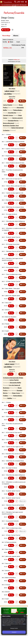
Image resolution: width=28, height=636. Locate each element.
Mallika (9, 398)
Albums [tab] (15, 36)
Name (11, 42)
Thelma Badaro (17, 110)
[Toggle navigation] (26, 2)
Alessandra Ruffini (15, 382)
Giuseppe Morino (13, 120)
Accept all (14, 632)
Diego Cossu (16, 393)
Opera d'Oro (12, 96)
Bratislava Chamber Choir (11, 125)
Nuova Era (12, 369)
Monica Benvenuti (8, 123)
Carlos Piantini (7, 105)
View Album (12, 88)
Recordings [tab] (6, 36)
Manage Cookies (14, 628)
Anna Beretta (12, 113)
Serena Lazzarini (17, 118)
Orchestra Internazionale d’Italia (13, 378)
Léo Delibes (8, 94)
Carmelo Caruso (8, 115)
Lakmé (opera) (9, 91)
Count (18, 42)
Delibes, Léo (7, 48)
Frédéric (5, 395)
